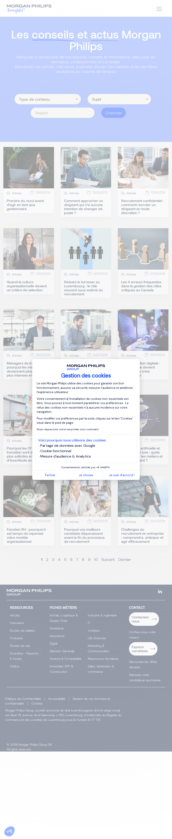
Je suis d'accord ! (122, 475)
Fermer (50, 475)
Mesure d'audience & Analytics (65, 456)
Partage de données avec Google (67, 445)
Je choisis (86, 475)
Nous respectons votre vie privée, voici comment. (68, 429)
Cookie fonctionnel (55, 451)
